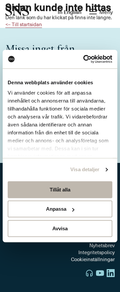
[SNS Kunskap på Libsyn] (89, 274)
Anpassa (56, 209)
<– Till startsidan (23, 24)
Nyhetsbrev (102, 245)
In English (69, 11)
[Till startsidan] (17, 11)
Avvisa (60, 228)
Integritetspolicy (96, 252)
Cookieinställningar (93, 259)
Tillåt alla (60, 189)
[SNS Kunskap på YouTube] (100, 274)
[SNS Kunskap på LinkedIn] (111, 274)
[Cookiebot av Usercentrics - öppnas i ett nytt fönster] (84, 59)
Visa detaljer (84, 169)
